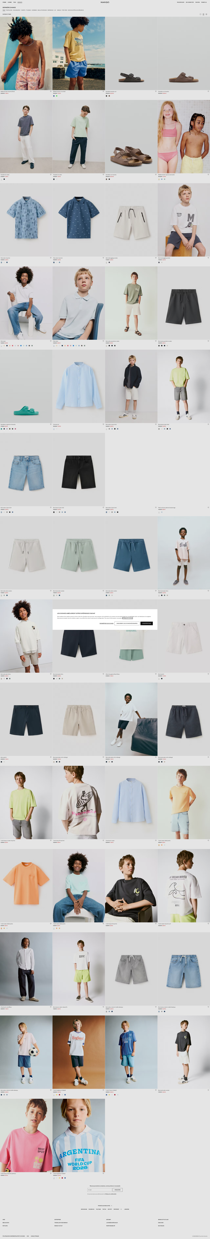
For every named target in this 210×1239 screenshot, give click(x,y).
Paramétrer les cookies (106, 623)
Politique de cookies (128, 618)
